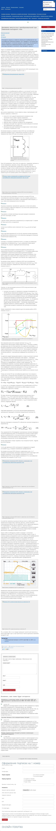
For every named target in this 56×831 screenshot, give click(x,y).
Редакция (8, 7)
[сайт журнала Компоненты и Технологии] (31, 756)
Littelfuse (47, 36)
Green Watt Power (51, 34)
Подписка (47, 4)
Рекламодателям (14, 7)
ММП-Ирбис (50, 39)
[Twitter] (4, 649)
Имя (4, 675)
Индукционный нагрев (17, 16)
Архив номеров (48, 6)
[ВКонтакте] (3, 649)
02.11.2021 (5, 646)
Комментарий (6, 663)
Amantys (45, 33)
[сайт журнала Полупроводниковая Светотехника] (40, 756)
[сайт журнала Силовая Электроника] (14, 756)
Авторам (3, 7)
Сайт (4, 685)
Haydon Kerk (43, 36)
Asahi (53, 33)
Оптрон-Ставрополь (44, 44)
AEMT (42, 33)
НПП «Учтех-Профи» (44, 40)
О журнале (21, 7)
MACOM (50, 36)
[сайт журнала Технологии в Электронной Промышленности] (22, 756)
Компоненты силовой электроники (19, 14)
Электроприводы (32, 14)
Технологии (34, 18)
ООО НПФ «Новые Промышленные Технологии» (47, 42)
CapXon (46, 34)
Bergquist (42, 34)
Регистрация (7, 9)
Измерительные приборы (46, 16)
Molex (45, 37)
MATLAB (42, 37)
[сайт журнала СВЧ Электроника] (50, 756)
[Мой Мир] (7, 649)
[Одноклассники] (5, 649)
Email (4, 680)
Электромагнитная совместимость (32, 16)
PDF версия (3, 37)
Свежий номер (48, 2)
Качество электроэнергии (22, 18)
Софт (29, 18)
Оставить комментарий (8, 647)
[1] (20, 457)
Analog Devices (49, 33)
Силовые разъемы (5, 14)
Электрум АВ (43, 45)
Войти (2, 9)
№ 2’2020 (3, 35)
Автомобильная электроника (8, 18)
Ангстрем (48, 37)
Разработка (12, 646)
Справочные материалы (43, 18)
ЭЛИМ (49, 44)
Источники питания (41, 14)
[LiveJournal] (8, 649)
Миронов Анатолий (5, 32)
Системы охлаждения (6, 16)
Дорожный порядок (44, 39)
